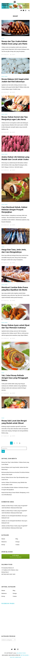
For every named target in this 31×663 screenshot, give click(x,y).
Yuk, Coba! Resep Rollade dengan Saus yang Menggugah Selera (15, 377)
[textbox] (8, 640)
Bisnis (3, 76)
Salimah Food (21, 653)
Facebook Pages (8, 603)
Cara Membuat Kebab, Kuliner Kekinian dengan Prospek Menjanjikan (14, 209)
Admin (13, 54)
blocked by (15, 556)
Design (17, 541)
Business (4, 541)
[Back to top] (27, 659)
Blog (16, 539)
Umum (17, 544)
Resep (3, 38)
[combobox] (8, 640)
